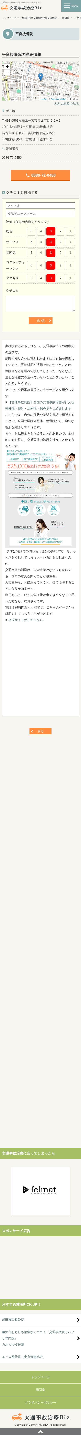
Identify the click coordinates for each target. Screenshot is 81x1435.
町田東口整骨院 (13, 1319)
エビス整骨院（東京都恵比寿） (24, 1356)
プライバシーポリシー (40, 1402)
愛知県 (65, 18)
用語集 (40, 1389)
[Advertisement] (40, 671)
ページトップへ (40, 1431)
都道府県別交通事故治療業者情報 (39, 18)
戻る (40, 731)
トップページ (9, 18)
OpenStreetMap (58, 99)
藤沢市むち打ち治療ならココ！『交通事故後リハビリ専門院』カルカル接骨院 (38, 1338)
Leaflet (43, 99)
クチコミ (12, 290)
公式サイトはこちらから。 (27, 620)
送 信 (41, 321)
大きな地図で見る (66, 103)
